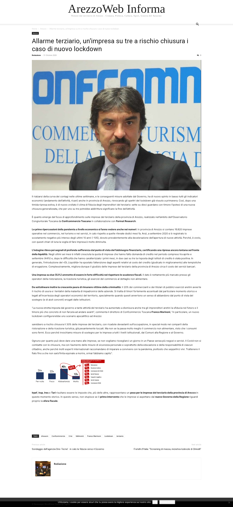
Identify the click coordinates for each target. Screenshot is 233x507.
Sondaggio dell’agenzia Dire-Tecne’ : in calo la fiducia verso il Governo (68, 449)
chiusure (44, 436)
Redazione (36, 55)
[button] (197, 24)
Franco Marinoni (94, 436)
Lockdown (108, 436)
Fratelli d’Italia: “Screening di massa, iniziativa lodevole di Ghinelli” (167, 449)
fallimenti (80, 436)
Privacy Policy (167, 502)
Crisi (70, 436)
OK (155, 502)
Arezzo (43, 28)
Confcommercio (58, 436)
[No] (229, 502)
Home (34, 28)
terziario (119, 436)
